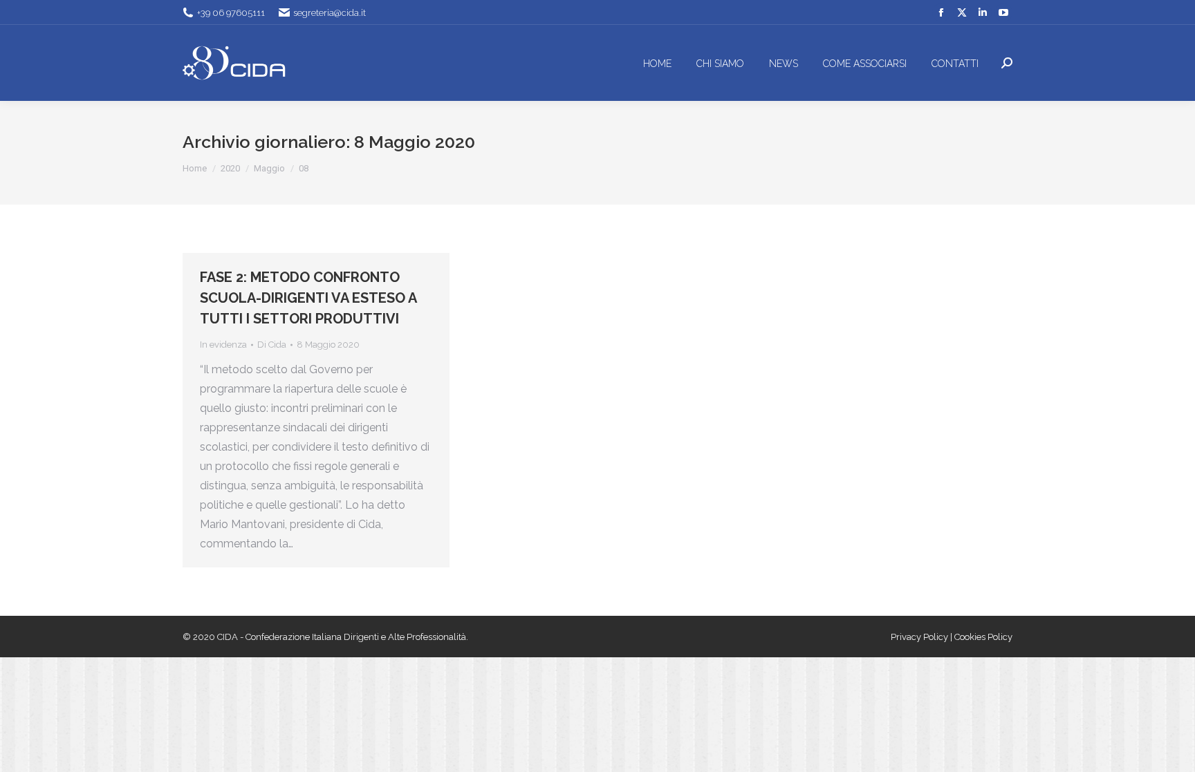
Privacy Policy (920, 637)
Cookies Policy (983, 637)
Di (271, 344)
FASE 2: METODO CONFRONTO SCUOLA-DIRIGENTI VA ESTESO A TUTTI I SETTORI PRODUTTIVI (308, 298)
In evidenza (223, 344)
